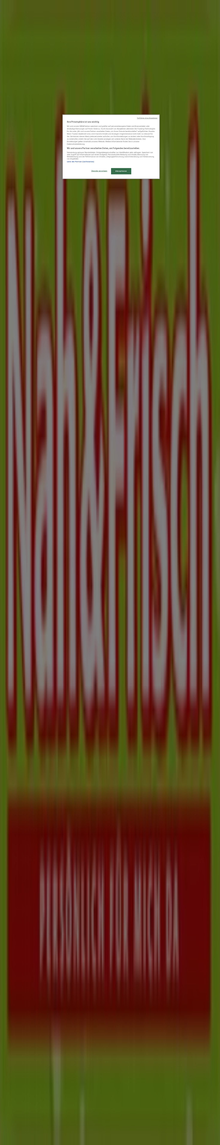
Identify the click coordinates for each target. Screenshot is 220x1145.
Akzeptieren (121, 171)
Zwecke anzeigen (99, 171)
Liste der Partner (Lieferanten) (80, 162)
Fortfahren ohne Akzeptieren (147, 118)
